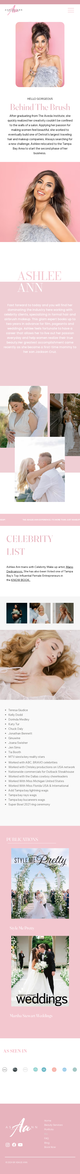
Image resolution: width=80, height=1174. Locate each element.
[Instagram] (7, 1144)
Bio (46, 1134)
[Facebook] (14, 1144)
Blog (47, 1142)
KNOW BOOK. (20, 580)
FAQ (46, 1138)
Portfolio (49, 1129)
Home (47, 1120)
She (26, 571)
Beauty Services (53, 1125)
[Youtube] (20, 1144)
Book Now (50, 1147)
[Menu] (71, 10)
